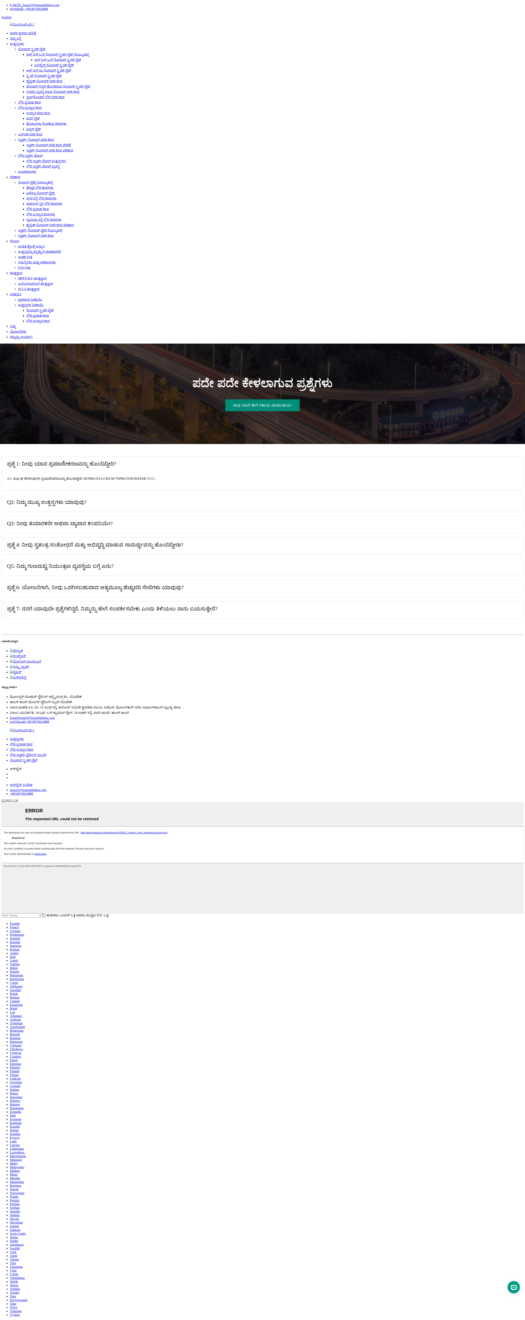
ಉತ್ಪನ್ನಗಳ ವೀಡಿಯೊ (30, 305)
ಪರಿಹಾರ (15, 177)
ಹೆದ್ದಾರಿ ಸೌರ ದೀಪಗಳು (40, 187)
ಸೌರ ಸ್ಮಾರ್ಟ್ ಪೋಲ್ (30, 155)
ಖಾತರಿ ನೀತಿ (25, 257)
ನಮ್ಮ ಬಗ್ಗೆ (15, 38)
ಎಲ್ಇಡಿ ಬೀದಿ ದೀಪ (30, 134)
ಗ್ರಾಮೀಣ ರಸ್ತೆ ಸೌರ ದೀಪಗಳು (44, 219)
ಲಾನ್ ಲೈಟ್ (33, 118)
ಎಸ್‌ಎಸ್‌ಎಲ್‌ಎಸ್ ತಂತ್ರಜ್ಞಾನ (35, 283)
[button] (262, 405)
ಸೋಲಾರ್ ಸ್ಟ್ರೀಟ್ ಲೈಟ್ (32, 49)
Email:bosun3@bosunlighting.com (32, 718)
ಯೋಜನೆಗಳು (18, 331)
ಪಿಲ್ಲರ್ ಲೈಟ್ (33, 129)
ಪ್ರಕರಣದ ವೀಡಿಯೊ (30, 299)
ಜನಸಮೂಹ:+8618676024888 (29, 721)
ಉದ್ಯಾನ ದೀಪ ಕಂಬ (38, 113)
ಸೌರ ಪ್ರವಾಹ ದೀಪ (29, 102)
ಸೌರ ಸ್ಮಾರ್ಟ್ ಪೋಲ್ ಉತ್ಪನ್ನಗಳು (46, 161)
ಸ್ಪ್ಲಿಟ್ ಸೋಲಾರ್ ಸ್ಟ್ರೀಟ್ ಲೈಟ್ (44, 75)
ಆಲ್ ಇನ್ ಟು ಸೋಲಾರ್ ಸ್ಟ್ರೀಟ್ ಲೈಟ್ (48, 70)
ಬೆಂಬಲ (14, 241)
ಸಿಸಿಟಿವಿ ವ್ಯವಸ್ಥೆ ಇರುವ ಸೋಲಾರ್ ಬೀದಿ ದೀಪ (53, 91)
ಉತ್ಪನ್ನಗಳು (17, 44)
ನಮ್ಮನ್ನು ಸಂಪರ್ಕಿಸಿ (21, 337)
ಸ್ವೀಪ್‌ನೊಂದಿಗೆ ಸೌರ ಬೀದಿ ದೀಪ (45, 97)
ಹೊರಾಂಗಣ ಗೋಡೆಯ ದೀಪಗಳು (46, 123)
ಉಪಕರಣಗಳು (27, 171)
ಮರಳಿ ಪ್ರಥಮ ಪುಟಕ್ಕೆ (23, 33)
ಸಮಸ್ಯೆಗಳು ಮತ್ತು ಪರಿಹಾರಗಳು (37, 262)
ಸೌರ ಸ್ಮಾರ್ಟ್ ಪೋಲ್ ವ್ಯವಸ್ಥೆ (42, 166)
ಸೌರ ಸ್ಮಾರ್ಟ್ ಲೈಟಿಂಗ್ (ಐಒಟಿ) (28, 755)
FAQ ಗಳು (24, 267)
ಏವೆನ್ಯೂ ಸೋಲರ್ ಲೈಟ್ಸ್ (40, 193)
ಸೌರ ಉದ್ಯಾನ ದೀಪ (30, 107)
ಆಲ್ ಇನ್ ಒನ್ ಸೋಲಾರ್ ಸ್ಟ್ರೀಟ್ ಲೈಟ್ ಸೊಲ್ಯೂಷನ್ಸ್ (57, 54)
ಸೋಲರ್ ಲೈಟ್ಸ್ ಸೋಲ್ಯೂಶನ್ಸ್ (35, 182)
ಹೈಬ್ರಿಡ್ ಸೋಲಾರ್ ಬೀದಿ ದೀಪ (44, 81)
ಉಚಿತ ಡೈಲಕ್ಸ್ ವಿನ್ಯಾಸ (31, 246)
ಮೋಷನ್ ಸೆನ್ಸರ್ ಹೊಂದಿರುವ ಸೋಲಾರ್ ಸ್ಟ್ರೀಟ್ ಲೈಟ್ (58, 86)
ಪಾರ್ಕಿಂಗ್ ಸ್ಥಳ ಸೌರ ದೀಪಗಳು (44, 203)
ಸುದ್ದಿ (13, 326)
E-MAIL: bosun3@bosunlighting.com (34, 5)
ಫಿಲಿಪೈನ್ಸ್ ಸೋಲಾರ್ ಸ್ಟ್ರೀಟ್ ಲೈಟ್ (54, 65)
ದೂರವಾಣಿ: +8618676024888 (29, 9)
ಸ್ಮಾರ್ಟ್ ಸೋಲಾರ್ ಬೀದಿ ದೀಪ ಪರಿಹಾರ (49, 150)
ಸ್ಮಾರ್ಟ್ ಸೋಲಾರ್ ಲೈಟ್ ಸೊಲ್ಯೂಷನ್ (40, 230)
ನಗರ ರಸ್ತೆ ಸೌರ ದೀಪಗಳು (41, 198)
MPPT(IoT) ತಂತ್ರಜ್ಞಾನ (32, 278)
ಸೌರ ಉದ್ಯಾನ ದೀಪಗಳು (40, 214)
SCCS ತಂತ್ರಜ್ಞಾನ (29, 289)
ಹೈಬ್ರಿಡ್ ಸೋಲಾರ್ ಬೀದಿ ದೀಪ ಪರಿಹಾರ (50, 225)
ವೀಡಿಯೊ (15, 294)
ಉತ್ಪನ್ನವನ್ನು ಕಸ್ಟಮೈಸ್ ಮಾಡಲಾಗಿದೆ (39, 251)
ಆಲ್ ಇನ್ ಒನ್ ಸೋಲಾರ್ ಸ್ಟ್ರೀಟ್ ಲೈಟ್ (57, 60)
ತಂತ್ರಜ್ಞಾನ (16, 273)
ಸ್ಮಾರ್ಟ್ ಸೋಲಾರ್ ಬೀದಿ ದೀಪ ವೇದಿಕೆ (48, 145)
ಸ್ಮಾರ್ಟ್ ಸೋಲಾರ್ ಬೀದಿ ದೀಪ (36, 139)
